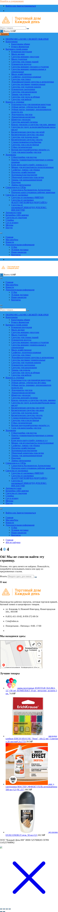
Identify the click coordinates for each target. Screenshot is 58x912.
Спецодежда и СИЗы (16, 187)
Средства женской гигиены (24, 122)
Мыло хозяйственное (21, 74)
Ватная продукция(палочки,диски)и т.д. (30, 149)
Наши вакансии (18, 252)
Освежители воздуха (21, 64)
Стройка (10, 220)
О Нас (14, 247)
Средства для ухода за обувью (25, 97)
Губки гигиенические (21, 147)
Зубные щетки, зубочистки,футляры (28, 107)
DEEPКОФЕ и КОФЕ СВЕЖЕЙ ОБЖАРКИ (27, 39)
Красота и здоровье (15, 102)
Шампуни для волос (21, 119)
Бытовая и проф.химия (17, 49)
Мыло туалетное (19, 59)
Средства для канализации (24, 92)
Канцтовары (12, 41)
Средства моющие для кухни (25, 56)
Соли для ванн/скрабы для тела (26, 152)
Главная (9, 237)
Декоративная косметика (23, 117)
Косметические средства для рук (27, 139)
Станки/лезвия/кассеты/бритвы (26, 142)
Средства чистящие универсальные (28, 84)
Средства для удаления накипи (26, 87)
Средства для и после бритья (25, 144)
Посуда (9, 227)
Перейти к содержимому (12, 1)
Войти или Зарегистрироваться (21, 6)
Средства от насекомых (17, 195)
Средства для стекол (21, 79)
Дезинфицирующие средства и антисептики (32, 82)
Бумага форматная (20, 46)
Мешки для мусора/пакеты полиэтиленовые (32, 167)
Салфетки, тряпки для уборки (25, 170)
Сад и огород (12, 222)
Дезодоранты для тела (21, 114)
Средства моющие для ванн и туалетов (30, 67)
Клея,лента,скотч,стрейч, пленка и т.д (29, 165)
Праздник (16, 182)
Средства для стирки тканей (24, 61)
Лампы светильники (21, 185)
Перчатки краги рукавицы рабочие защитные (33, 192)
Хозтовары (11, 154)
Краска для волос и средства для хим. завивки (33, 124)
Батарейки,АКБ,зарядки (17, 215)
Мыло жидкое (18, 54)
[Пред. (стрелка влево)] (1, 911)
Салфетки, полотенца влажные (26, 77)
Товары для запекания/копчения (26, 180)
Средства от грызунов (16, 217)
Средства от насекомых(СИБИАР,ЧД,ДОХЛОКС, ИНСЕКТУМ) (29, 207)
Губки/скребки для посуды (24, 157)
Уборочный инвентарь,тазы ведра (27, 177)
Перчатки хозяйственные (23, 172)
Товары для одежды (20, 94)
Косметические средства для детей (27, 132)
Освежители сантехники (23, 89)
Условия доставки (19, 249)
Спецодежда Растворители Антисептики (31, 190)
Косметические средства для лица (27, 134)
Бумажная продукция (21, 51)
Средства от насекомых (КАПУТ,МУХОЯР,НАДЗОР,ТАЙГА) (29, 201)
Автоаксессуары (13, 212)
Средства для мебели (21, 99)
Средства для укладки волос (24, 137)
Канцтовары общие (20, 44)
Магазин (12, 239)
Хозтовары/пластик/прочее (24, 175)
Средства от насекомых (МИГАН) (27, 197)
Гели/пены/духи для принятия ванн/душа (31, 104)
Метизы (9, 225)
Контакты (16, 254)
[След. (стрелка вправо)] (4, 911)
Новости (10, 242)
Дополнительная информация (20, 244)
